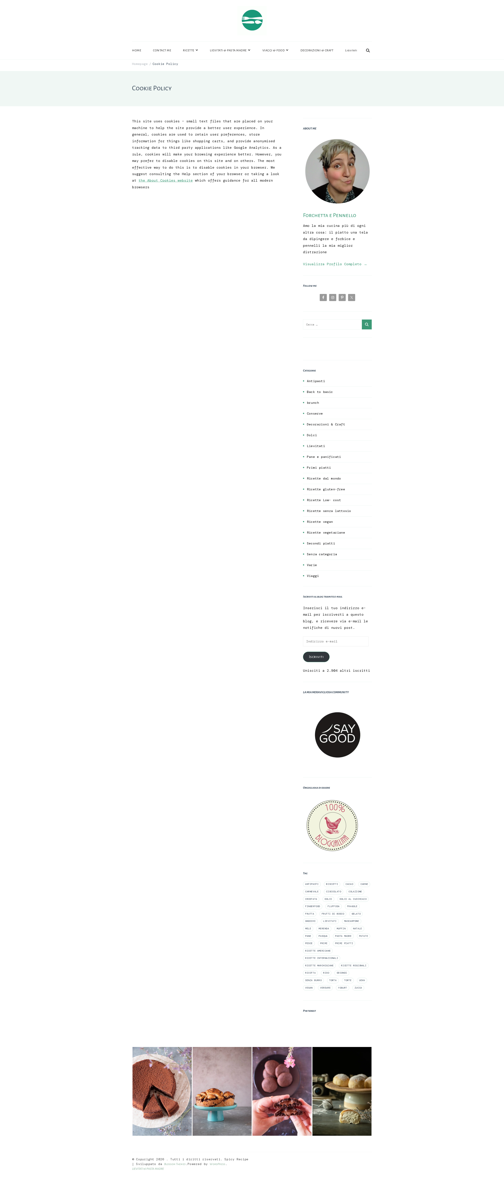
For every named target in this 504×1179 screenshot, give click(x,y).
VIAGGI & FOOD (273, 50)
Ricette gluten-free (326, 489)
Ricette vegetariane (326, 532)
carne (364, 884)
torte (348, 980)
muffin (341, 928)
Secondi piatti (321, 543)
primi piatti (344, 943)
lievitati (329, 921)
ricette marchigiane (319, 965)
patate (363, 936)
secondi (342, 972)
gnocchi (310, 921)
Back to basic (320, 392)
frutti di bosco (333, 913)
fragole (352, 906)
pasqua (323, 936)
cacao (349, 884)
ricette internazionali (321, 958)
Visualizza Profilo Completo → (335, 264)
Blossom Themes (175, 1164)
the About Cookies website (166, 180)
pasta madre (343, 936)
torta (333, 980)
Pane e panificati (324, 457)
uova (362, 980)
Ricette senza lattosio (329, 511)
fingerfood (312, 906)
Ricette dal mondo (324, 478)
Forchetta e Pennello (329, 215)
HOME (136, 50)
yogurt (342, 987)
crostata (311, 899)
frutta (309, 913)
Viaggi (313, 576)
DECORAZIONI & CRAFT (317, 50)
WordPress (217, 1164)
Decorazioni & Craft (326, 424)
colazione (355, 891)
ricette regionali (353, 965)
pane (308, 936)
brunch (313, 403)
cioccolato (333, 891)
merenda (324, 928)
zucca (358, 987)
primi (324, 943)
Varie (312, 565)
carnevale (312, 891)
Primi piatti (319, 468)
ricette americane (318, 950)
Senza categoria (322, 554)
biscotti (332, 884)
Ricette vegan (320, 522)
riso (326, 972)
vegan (309, 987)
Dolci (312, 435)
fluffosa (334, 906)
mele (308, 928)
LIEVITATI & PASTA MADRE (228, 50)
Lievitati (351, 50)
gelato (356, 913)
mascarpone (351, 921)
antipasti (312, 884)
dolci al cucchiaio (353, 899)
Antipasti (316, 381)
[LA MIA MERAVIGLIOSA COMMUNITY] (337, 703)
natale (357, 928)
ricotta (310, 972)
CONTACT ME (162, 50)
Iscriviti (316, 657)
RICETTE (188, 50)
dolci (328, 899)
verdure (325, 987)
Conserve (315, 413)
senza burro (313, 980)
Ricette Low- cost (324, 500)
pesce (309, 943)
